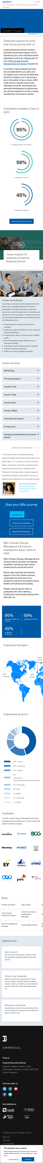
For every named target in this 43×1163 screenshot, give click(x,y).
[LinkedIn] (5, 1089)
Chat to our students (21, 523)
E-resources (9, 426)
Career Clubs (10, 394)
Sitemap (6, 1136)
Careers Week (10, 410)
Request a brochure (21, 531)
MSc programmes (11, 5)
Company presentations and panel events (20, 436)
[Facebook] (5, 1094)
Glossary (6, 1140)
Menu (37, 2)
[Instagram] (10, 1089)
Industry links (10, 386)
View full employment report (21, 221)
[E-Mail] (10, 1094)
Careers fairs (10, 402)
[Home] (11, 2)
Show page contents (33, 34)
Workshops (9, 370)
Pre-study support (12, 378)
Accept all (28, 1159)
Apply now (17, 514)
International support (14, 418)
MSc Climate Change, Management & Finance (27, 5)
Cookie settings (13, 1159)
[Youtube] (16, 1089)
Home (4, 5)
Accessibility (8, 1143)
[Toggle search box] (34, 1)
